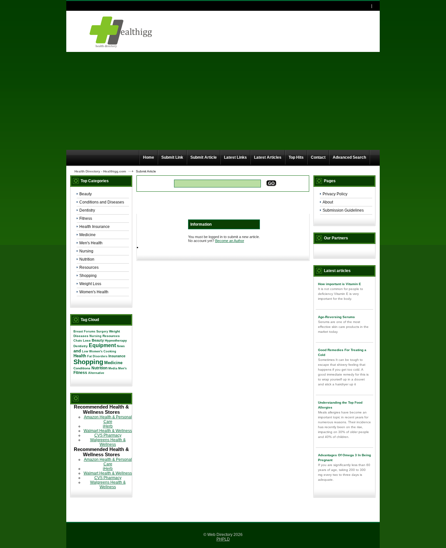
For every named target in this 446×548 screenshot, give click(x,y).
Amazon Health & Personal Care (108, 419)
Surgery (102, 331)
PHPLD (223, 539)
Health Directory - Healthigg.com (100, 171)
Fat (89, 356)
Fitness (85, 218)
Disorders (100, 356)
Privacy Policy (335, 194)
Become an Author (229, 241)
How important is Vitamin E (339, 284)
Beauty (85, 194)
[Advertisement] (223, 101)
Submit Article (203, 157)
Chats (77, 340)
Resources (89, 267)
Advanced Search (349, 157)
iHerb (108, 426)
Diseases (80, 336)
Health (79, 355)
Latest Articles (267, 157)
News (121, 346)
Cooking (110, 351)
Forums (89, 331)
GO (271, 183)
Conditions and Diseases (101, 202)
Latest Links (235, 157)
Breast (78, 331)
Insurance (116, 356)
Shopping (88, 275)
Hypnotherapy (116, 340)
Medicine (87, 235)
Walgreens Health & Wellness (108, 442)
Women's (96, 351)
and (77, 350)
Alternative (96, 373)
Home (148, 157)
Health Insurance (94, 226)
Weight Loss (90, 284)
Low (85, 351)
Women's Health (93, 292)
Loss (87, 340)
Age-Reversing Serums (336, 317)
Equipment (102, 345)
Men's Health (91, 243)
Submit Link (172, 157)
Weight (114, 331)
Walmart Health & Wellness (108, 430)
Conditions (81, 368)
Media (112, 368)
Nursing (86, 251)
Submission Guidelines (343, 210)
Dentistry (87, 210)
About (328, 202)
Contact (318, 157)
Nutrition (86, 259)
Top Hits (296, 157)
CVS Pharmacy (107, 435)
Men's (122, 368)
